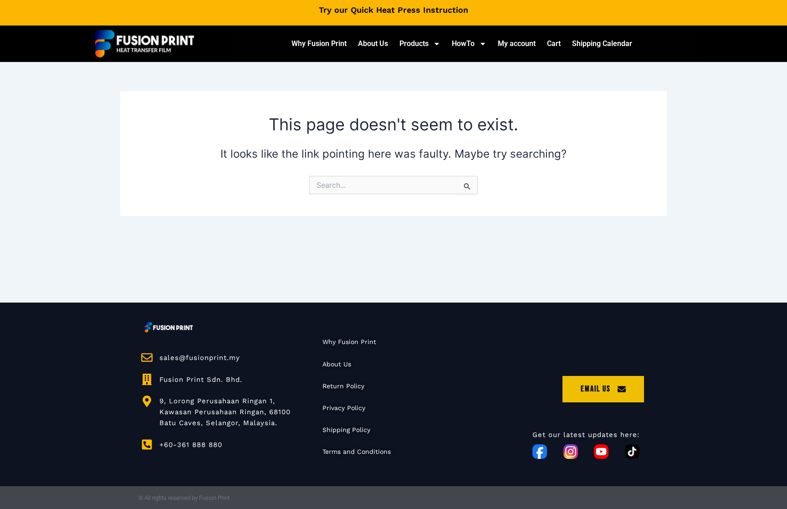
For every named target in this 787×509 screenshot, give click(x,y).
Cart (554, 43)
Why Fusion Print (319, 43)
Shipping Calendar (602, 43)
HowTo (463, 43)
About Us (373, 43)
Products (414, 43)
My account (517, 43)
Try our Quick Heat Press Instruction (393, 10)
